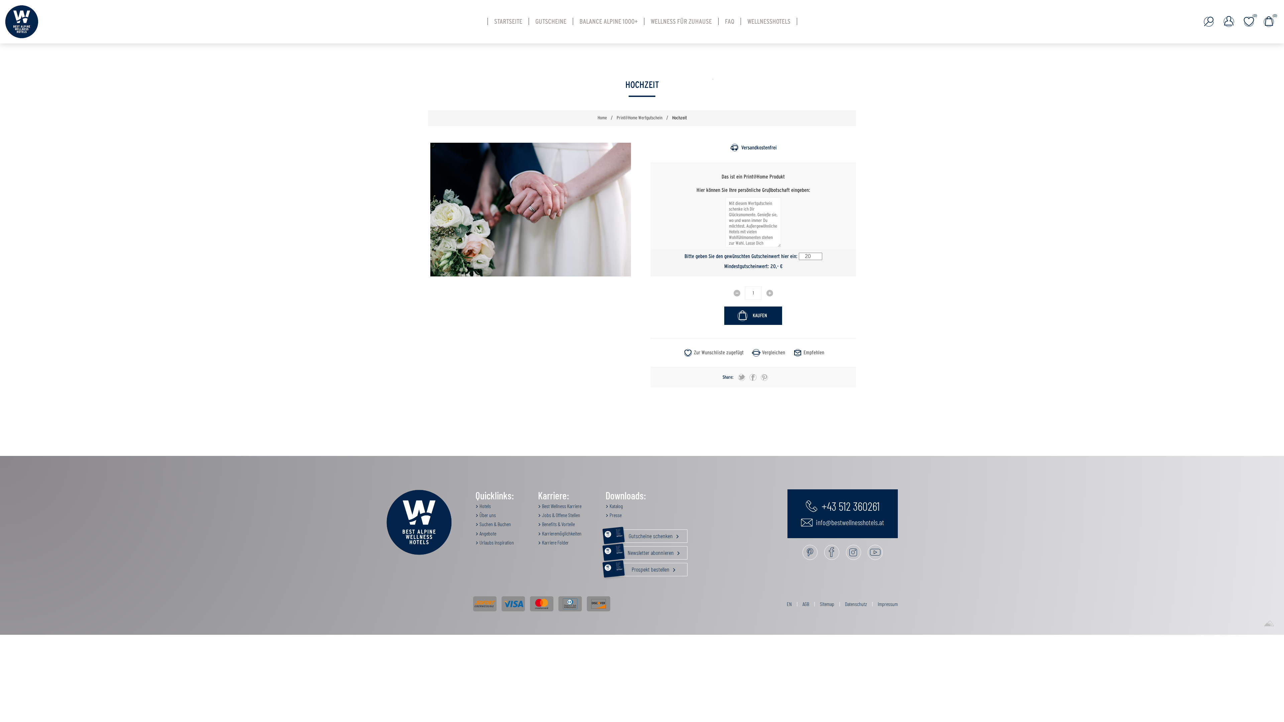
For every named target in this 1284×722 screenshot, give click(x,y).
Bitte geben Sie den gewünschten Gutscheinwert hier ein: (740, 256)
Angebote (487, 533)
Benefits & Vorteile (558, 524)
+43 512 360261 (849, 505)
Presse (615, 515)
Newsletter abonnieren (645, 551)
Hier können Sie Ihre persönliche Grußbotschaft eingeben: (753, 190)
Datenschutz (856, 604)
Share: (728, 377)
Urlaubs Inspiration (496, 542)
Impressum (888, 604)
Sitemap (827, 604)
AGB (805, 604)
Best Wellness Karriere (561, 506)
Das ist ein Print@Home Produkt (753, 176)
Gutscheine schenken (645, 534)
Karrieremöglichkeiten (561, 533)
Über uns (487, 515)
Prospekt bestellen (643, 568)
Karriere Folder (555, 542)
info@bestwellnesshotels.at (849, 522)
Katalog (616, 506)
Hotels (484, 506)
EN (789, 604)
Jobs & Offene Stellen (560, 515)
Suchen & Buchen (494, 524)
